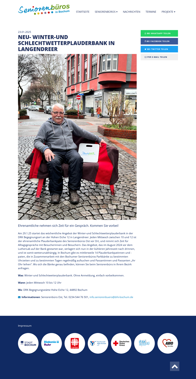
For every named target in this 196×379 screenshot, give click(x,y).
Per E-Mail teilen (157, 57)
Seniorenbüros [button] (105, 11)
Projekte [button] (168, 11)
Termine (151, 11)
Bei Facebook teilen (157, 41)
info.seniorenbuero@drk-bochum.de (111, 297)
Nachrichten (131, 11)
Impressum (25, 325)
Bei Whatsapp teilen (158, 33)
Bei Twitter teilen (157, 49)
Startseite (82, 11)
